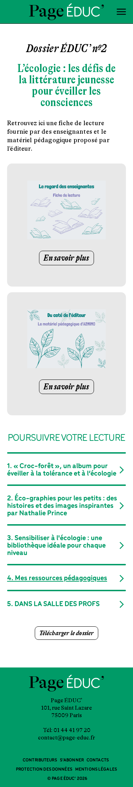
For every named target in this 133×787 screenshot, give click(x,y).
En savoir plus (66, 258)
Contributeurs (40, 760)
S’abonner (72, 760)
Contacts (98, 760)
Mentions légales (96, 769)
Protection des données (44, 769)
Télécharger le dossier (66, 633)
